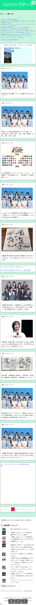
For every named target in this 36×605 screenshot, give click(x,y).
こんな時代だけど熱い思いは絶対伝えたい (12, 266)
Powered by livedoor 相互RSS (9, 39)
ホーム (4, 14)
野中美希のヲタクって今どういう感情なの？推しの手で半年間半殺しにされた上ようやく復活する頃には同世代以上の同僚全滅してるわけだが (17, 415)
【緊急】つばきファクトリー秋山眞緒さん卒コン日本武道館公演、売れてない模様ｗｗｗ (22, 576)
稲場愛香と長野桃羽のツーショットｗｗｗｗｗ (13, 27)
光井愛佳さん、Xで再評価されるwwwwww (12, 29)
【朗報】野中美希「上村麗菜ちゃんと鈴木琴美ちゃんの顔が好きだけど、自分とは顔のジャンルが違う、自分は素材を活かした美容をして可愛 (17, 307)
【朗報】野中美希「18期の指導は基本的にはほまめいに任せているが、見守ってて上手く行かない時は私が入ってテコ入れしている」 (17, 455)
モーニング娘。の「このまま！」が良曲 (11, 37)
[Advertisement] (18, 485)
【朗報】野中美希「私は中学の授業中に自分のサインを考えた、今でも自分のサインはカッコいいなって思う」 (17, 258)
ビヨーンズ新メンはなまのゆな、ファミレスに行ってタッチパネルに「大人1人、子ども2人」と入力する (22, 569)
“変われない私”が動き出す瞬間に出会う (10, 19)
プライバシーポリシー (17, 591)
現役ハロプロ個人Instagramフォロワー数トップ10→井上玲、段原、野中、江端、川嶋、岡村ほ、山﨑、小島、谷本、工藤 (17, 134)
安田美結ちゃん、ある (17, 541)
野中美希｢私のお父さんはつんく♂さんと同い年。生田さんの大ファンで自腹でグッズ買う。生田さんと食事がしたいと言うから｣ (18, 35)
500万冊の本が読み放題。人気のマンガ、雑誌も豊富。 (18, 45)
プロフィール (5, 591)
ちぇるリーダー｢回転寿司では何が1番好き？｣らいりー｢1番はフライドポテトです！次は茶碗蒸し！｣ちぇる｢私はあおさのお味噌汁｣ (17, 215)
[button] (1, 604)
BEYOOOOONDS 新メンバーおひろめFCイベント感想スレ (16, 30)
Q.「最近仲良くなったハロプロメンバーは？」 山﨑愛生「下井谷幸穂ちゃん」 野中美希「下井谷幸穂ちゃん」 (17, 175)
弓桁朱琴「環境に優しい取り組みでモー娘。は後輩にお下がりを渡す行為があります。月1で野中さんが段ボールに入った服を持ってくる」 (17, 344)
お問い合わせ (28, 591)
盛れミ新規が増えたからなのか (19, 529)
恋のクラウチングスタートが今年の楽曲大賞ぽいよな (14, 32)
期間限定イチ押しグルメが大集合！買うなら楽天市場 (16, 520)
